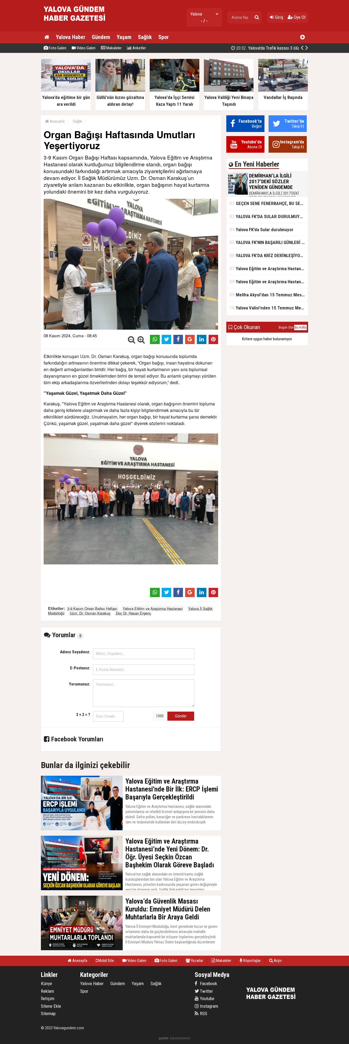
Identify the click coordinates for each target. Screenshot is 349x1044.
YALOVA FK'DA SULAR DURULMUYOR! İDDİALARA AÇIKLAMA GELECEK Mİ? (268, 216)
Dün (291, 327)
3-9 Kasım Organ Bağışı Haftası (92, 608)
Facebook (208, 983)
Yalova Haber (70, 37)
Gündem (101, 37)
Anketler (139, 48)
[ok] (257, 17)
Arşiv (277, 960)
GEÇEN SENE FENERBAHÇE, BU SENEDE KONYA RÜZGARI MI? (268, 203)
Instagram (208, 1006)
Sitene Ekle (51, 1006)
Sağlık (145, 37)
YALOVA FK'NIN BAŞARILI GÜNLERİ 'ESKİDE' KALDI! (268, 242)
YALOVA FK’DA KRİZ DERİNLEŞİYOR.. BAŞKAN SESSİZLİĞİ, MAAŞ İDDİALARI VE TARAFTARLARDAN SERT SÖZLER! (268, 255)
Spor (163, 37)
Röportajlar (251, 960)
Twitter (206, 991)
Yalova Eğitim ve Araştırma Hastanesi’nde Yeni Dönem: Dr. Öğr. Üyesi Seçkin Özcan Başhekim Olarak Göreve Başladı (268, 281)
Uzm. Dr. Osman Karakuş (90, 613)
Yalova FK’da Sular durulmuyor (261, 229)
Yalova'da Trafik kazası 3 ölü (267, 48)
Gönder (180, 716)
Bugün (283, 327)
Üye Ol (299, 17)
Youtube (206, 998)
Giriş (278, 17)
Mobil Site (105, 960)
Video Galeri (85, 48)
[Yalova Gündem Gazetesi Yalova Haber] (75, 26)
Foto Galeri (57, 48)
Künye (46, 983)
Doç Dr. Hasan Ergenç (133, 613)
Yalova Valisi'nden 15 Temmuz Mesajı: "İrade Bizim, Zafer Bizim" (268, 308)
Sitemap (48, 1013)
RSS (203, 1013)
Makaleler (114, 48)
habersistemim (180, 1038)
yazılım (163, 1038)
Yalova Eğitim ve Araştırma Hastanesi (153, 608)
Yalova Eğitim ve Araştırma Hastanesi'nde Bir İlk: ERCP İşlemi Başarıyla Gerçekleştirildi (268, 268)
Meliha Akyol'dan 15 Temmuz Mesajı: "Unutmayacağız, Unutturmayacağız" (268, 294)
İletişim (47, 998)
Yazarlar (196, 960)
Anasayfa (57, 121)
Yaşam (124, 37)
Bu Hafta (300, 327)
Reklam (47, 991)
